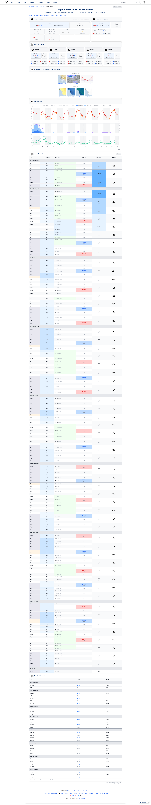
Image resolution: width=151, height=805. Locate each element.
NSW (68, 790)
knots (119, 6)
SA (80, 790)
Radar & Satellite (74, 83)
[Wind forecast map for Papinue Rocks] (80, 92)
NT (86, 790)
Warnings (40, 2)
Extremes (52, 35)
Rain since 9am (37, 29)
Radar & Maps (63, 15)
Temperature (62, 96)
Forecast (49, 23)
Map (24, 2)
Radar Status (54, 793)
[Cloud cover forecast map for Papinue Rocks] (88, 92)
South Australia (40, 6)
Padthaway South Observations (87, 84)
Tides (56, 15)
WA (78, 790)
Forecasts (31, 2)
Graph (47, 15)
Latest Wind (52, 29)
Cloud (88, 96)
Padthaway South (86, 19)
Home (11, 2)
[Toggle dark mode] (140, 2)
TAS (83, 790)
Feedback (81, 793)
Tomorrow (36, 15)
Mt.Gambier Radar (62, 83)
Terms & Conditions (89, 793)
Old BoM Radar (46, 793)
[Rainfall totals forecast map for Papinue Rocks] (71, 92)
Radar (18, 2)
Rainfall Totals (71, 96)
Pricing (48, 2)
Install (62, 793)
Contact (55, 2)
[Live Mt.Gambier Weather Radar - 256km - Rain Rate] (62, 79)
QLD (75, 790)
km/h (115, 6)
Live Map (69, 788)
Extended (42, 15)
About (66, 793)
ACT (89, 790)
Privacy (96, 793)
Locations (31, 6)
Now (79, 23)
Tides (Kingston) (101, 29)
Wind (80, 96)
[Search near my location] (136, 2)
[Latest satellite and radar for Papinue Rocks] (73, 79)
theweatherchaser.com (73, 801)
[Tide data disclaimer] (121, 783)
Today (30, 15)
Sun (67, 29)
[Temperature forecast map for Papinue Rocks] (62, 92)
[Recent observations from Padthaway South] (87, 79)
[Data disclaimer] (45, 676)
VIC (71, 790)
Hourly (52, 15)
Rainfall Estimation (104, 793)
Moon (82, 29)
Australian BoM (81, 798)
